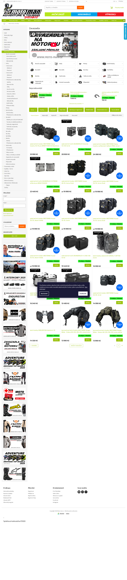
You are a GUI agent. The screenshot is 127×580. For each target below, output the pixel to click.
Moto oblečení (8, 42)
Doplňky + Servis (8, 169)
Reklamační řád (7, 498)
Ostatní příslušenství (12, 98)
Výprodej (110, 14)
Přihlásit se (8, 210)
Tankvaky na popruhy (12, 127)
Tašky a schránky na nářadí (13, 155)
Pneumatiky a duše (9, 166)
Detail (56, 153)
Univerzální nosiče (11, 56)
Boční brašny (9, 110)
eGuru (67, 513)
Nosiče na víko (10, 89)
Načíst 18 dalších (76, 345)
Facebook (55, 500)
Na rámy (8, 134)
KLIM (5, 33)
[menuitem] (5, 20)
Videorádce (84, 14)
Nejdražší (53, 115)
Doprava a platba (73, 1)
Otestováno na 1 (102, 110)
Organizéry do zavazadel (12, 157)
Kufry (7, 63)
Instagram (55, 502)
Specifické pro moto (11, 59)
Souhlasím (83, 294)
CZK (114, 1)
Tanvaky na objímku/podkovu (14, 122)
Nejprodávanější (64, 115)
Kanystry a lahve (11, 94)
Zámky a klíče (10, 96)
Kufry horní (9, 66)
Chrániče (6, 49)
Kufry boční (9, 73)
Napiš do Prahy (32, 498)
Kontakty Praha (61, 1)
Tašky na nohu (9, 152)
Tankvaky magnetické (12, 124)
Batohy (8, 138)
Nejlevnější (45, 115)
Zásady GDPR (6, 500)
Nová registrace (7, 213)
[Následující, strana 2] (118, 345)
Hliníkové (9, 68)
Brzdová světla (11, 91)
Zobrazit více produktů (75, 103)
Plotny (7, 108)
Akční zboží (57, 14)
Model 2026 (89, 110)
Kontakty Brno (49, 1)
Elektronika (7, 45)
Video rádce (56, 493)
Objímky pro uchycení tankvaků (14, 120)
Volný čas (6, 171)
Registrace (31, 491)
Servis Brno (7, 173)
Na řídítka (8, 136)
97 (122, 345)
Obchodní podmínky (8, 491)
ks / (14, 236)
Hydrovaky (9, 145)
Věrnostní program (8, 502)
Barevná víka (10, 84)
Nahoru (34, 345)
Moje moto (7, 47)
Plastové (9, 70)
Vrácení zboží (6, 496)
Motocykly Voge (8, 35)
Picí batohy (9, 148)
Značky (6, 187)
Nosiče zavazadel (10, 54)
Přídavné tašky (10, 105)
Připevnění (9, 162)
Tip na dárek (115, 110)
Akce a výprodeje (8, 178)
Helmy (6, 38)
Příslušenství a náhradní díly (13, 80)
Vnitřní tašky (9, 103)
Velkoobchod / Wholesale (11, 183)
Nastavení (44, 294)
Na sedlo (8, 131)
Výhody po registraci (75, 110)
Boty (5, 40)
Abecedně (74, 115)
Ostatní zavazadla (10, 159)
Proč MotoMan (56, 491)
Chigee (8, 185)
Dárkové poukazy (10, 164)
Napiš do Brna (31, 496)
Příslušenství (9, 129)
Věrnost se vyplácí (57, 496)
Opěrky (9, 82)
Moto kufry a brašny (9, 52)
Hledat (80, 7)
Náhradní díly (9, 61)
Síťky (8, 87)
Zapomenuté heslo (8, 215)
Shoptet (62, 513)
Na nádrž (8, 117)
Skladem (53, 110)
